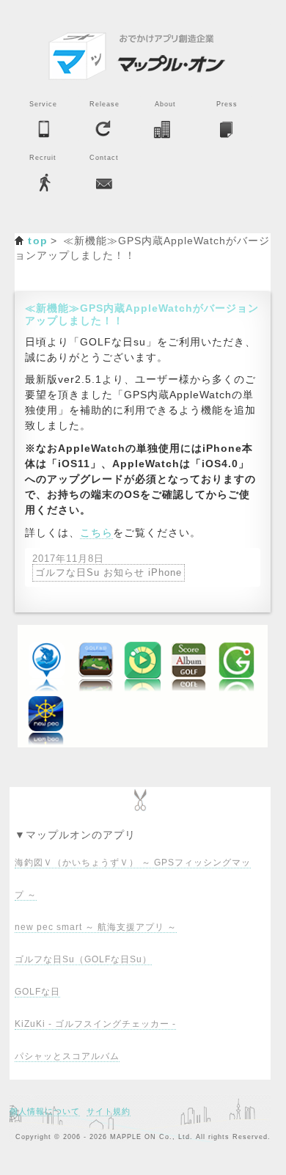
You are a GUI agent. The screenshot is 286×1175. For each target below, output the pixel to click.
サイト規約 (109, 1111)
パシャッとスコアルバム (67, 1056)
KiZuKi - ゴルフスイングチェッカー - (95, 1024)
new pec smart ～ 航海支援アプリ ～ (96, 927)
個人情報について (45, 1111)
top (38, 240)
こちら (96, 532)
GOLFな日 (37, 992)
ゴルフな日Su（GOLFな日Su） (83, 959)
